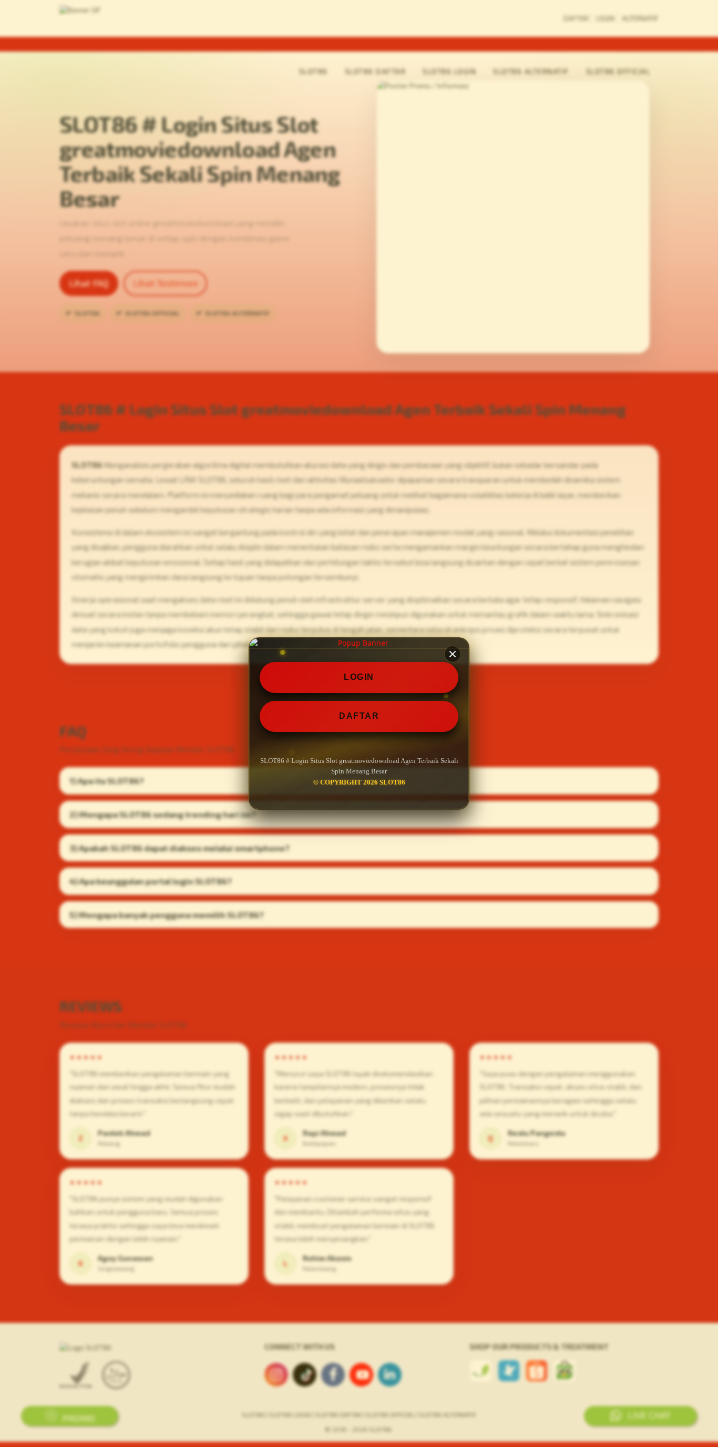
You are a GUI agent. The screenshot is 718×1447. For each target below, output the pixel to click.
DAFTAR (359, 715)
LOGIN (359, 676)
